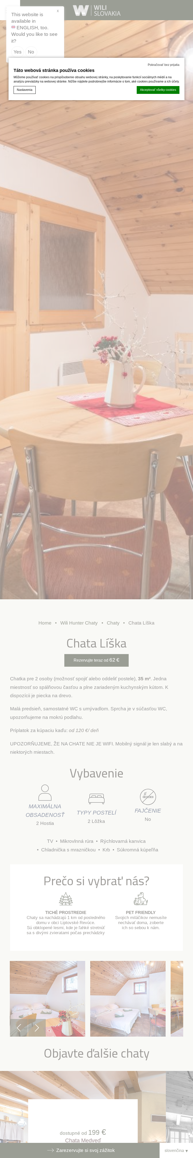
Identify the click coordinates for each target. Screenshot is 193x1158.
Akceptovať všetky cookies (158, 90)
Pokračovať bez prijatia (163, 65)
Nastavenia (24, 90)
